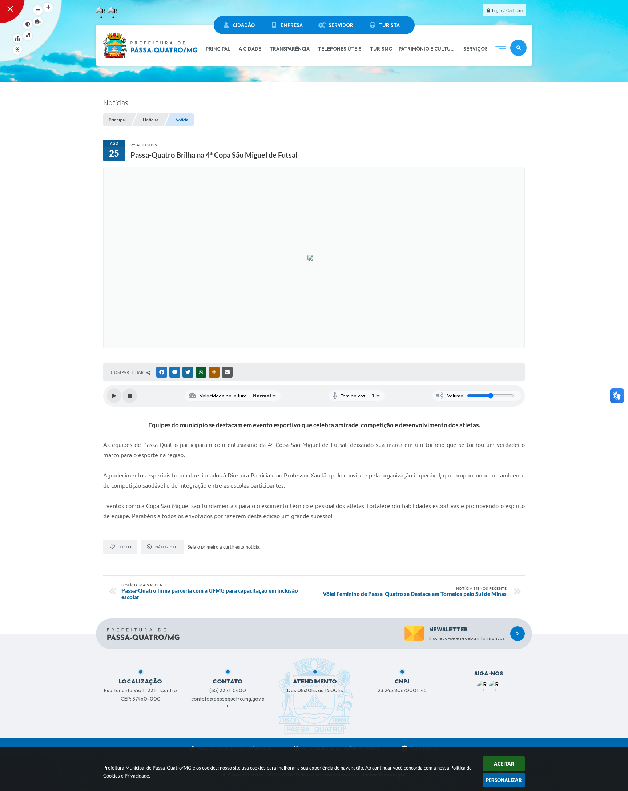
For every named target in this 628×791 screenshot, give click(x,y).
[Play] (114, 395)
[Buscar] (518, 48)
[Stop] (129, 395)
